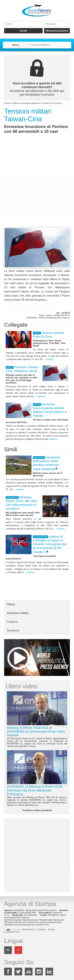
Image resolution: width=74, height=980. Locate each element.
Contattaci (41, 929)
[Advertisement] (37, 187)
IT (18, 950)
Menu (15, 44)
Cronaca (46, 103)
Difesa (16, 103)
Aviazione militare (30, 103)
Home (7, 103)
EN (8, 950)
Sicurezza (57, 103)
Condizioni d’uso (12, 932)
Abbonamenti (28, 929)
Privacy (51, 929)
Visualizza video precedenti (37, 810)
